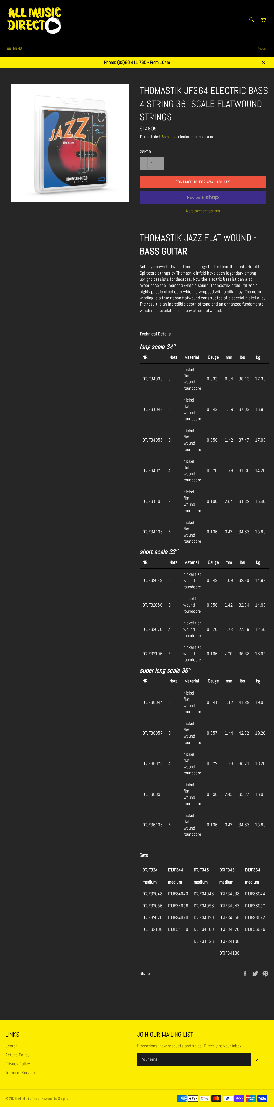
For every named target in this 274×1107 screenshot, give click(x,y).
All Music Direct (29, 1098)
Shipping (168, 137)
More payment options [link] (203, 210)
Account (263, 48)
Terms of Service (20, 1072)
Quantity (145, 151)
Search (11, 1046)
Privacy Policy (17, 1064)
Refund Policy (17, 1055)
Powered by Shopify (54, 1098)
